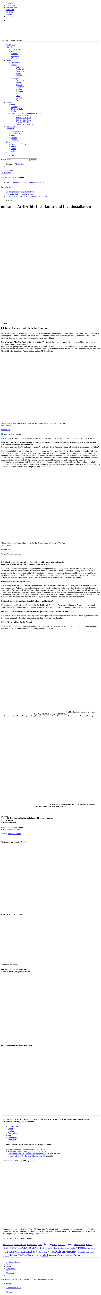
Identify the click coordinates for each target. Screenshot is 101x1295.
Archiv (10, 1129)
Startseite (9, 3)
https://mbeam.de (14, 834)
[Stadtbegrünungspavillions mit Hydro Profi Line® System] (87, 941)
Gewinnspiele (11, 7)
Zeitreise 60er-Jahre (23, 115)
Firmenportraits (17, 131)
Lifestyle (9, 47)
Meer (5, 1252)
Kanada (19, 85)
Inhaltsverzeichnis (15, 1126)
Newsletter (10, 10)
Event (13, 151)
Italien (18, 67)
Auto (13, 135)
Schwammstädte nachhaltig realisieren (20, 194)
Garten (13, 149)
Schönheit (15, 56)
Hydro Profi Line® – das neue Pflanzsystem (25, 1156)
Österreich (20, 71)
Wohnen (14, 58)
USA (18, 96)
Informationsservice (13, 1288)
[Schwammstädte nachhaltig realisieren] (38, 941)
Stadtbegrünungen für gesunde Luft (20, 192)
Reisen (8, 60)
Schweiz (19, 74)
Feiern (89, 1244)
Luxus (93, 1248)
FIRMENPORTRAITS (10, 1248)
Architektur (18, 1245)
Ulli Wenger (37, 1255)
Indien (18, 82)
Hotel (44, 1247)
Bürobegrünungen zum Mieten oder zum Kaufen (25, 182)
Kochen (14, 146)
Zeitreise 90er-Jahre (23, 122)
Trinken (13, 1255)
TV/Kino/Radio (17, 109)
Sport (8, 153)
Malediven (20, 87)
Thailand (19, 91)
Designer (54, 1245)
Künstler (80, 1247)
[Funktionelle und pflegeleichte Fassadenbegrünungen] (62, 941)
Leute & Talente (17, 49)
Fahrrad (82, 1244)
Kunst (13, 104)
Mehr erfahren (6, 425)
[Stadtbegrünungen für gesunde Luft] (13, 941)
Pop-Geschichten (41, 1252)
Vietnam (19, 98)
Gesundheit (10, 127)
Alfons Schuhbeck (8, 1245)
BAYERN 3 (32, 1244)
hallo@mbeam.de (14, 829)
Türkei (18, 93)
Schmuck (14, 54)
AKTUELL (10, 45)
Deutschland (16, 62)
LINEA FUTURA (22, 1279)
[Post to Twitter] (50, 910)
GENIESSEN (29, 1247)
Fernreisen (15, 78)
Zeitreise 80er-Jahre (23, 120)
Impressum (10, 16)
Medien (9, 1292)
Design (47, 1244)
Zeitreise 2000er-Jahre (24, 124)
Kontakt (9, 14)
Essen (70, 1244)
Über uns (9, 12)
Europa (14, 65)
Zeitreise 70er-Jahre (23, 118)
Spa (91, 1252)
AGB (10, 1135)
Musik (13, 111)
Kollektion (61, 1248)
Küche (72, 1248)
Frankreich (20, 69)
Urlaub (45, 1255)
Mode (13, 51)
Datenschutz (12, 1133)
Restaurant (70, 1251)
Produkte (51, 1252)
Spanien (19, 76)
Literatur (14, 107)
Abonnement (13, 1137)
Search (3, 160)
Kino (49, 1248)
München (29, 1251)
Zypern (18, 100)
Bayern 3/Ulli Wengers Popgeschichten (26, 113)
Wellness (61, 1255)
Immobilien (15, 133)
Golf (12, 155)
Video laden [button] (5, 430)
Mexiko (19, 89)
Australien (20, 80)
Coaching (14, 140)
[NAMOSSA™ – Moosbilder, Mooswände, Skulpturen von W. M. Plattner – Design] (13, 960)
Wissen (8, 142)
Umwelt (14, 138)
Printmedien (10, 5)
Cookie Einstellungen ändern (42, 1279)
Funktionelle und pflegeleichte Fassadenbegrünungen (26, 196)
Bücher (40, 1245)
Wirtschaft (10, 129)
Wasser (52, 1255)
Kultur (8, 102)
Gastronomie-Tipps (18, 144)
